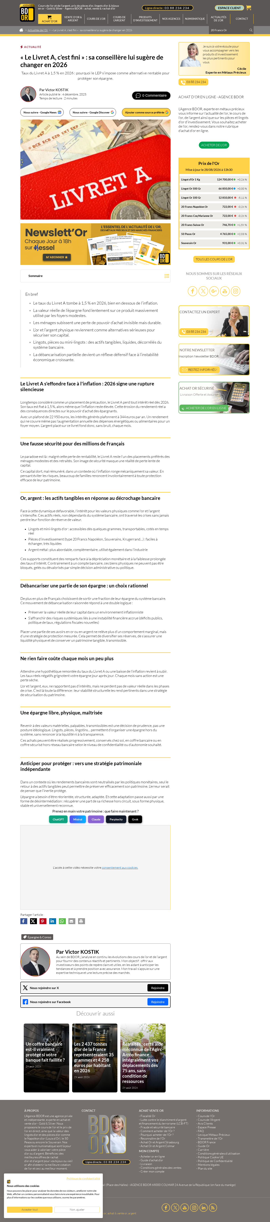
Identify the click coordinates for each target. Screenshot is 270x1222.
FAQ (201, 1131)
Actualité (32, 47)
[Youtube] (224, 291)
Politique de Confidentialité (215, 1161)
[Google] (214, 291)
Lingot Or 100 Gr (191, 197)
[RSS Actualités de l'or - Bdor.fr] (213, 1207)
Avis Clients (205, 1123)
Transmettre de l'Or (210, 1138)
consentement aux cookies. (120, 868)
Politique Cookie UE (211, 1157)
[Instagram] (235, 291)
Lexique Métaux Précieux (214, 1135)
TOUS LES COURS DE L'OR (214, 259)
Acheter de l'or (214, 145)
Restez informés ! (202, 370)
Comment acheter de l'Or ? (158, 1131)
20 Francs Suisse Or (192, 224)
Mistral (77, 819)
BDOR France (207, 1142)
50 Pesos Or (188, 234)
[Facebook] (192, 291)
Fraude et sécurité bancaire (158, 1127)
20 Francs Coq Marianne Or (197, 215)
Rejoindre (157, 988)
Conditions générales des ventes (161, 1168)
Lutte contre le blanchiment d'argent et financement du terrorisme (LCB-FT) (163, 1121)
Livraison (146, 1164)
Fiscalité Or (148, 1116)
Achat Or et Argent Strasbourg (160, 1142)
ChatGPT (58, 819)
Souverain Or (188, 243)
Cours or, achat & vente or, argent (116, 1213)
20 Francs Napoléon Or (194, 206)
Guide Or (204, 1146)
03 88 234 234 (177, 8)
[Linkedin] (203, 1207)
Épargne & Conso (39, 937)
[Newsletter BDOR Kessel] (95, 244)
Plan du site (205, 1168)
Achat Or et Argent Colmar (158, 1146)
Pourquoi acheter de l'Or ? (157, 1135)
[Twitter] (203, 291)
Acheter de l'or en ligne (206, 408)
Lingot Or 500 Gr (191, 188)
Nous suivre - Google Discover (91, 112)
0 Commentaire (154, 95)
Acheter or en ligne (153, 1156)
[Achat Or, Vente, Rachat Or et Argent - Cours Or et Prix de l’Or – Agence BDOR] (27, 20)
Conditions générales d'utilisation (219, 1153)
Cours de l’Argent (209, 1120)
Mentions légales (208, 1165)
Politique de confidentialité (83, 1178)
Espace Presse (207, 1127)
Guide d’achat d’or (152, 1160)
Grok (135, 819)
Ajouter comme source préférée (144, 112)
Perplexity (116, 819)
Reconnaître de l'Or (153, 1138)
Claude (96, 819)
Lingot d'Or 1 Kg (190, 179)
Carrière (203, 1150)
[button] (95, 276)
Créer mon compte (152, 1171)
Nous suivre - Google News (40, 112)
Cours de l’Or (206, 1116)
